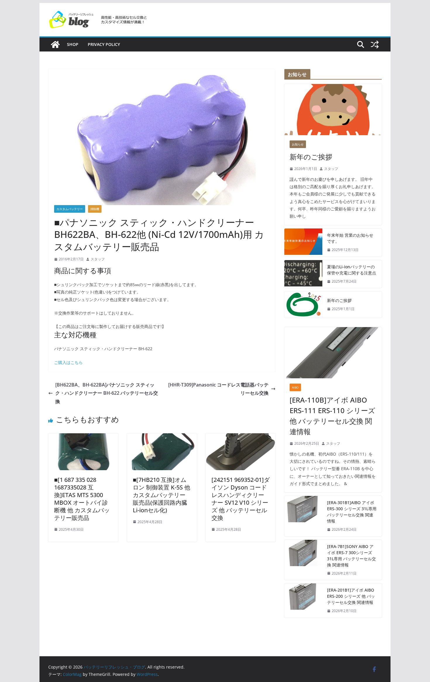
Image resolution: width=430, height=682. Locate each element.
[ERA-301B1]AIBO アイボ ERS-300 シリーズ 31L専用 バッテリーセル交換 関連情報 (351, 512)
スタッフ (98, 259)
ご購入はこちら (68, 362)
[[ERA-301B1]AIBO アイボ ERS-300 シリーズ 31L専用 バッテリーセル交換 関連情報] (303, 516)
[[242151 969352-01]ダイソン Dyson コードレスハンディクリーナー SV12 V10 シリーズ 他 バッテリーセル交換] (241, 437)
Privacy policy (104, 44)
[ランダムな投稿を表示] (375, 44)
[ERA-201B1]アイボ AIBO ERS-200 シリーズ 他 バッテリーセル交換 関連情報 (351, 596)
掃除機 (94, 209)
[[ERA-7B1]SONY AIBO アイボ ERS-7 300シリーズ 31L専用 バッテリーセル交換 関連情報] (303, 560)
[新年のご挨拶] (333, 109)
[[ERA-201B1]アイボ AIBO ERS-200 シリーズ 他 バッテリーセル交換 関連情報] (303, 600)
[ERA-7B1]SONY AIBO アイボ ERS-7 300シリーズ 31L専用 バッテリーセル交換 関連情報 (351, 556)
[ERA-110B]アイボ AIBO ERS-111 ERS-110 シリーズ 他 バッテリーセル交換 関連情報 (332, 415)
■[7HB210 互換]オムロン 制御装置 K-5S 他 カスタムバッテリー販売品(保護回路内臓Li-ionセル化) (161, 495)
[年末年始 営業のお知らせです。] (303, 243)
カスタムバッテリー (69, 209)
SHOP (72, 44)
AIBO (295, 387)
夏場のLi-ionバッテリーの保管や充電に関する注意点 (351, 270)
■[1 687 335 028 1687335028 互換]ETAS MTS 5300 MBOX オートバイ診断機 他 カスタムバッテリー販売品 (82, 499)
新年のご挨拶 (311, 157)
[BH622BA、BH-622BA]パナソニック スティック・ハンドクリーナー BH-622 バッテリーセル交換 (106, 393)
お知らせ (298, 144)
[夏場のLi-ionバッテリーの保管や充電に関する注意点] (303, 274)
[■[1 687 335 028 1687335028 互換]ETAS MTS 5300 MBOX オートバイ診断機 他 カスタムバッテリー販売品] (83, 437)
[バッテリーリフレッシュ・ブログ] (55, 44)
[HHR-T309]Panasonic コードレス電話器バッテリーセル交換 (218, 389)
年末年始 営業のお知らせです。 (350, 238)
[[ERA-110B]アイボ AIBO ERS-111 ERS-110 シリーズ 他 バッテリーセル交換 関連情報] (333, 352)
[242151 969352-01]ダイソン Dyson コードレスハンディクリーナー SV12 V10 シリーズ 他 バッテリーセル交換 (240, 499)
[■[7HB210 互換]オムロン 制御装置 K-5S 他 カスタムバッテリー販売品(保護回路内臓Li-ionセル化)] (162, 437)
